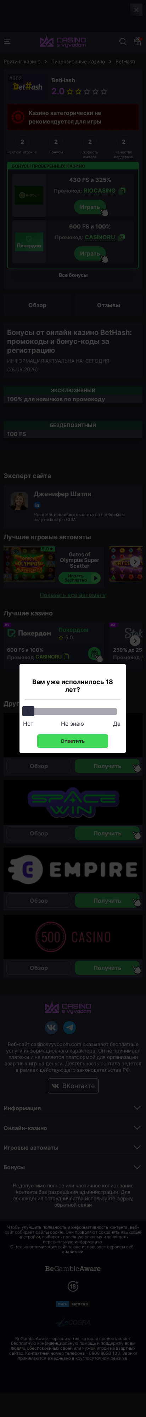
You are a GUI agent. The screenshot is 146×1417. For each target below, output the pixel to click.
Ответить (73, 741)
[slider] (28, 711)
